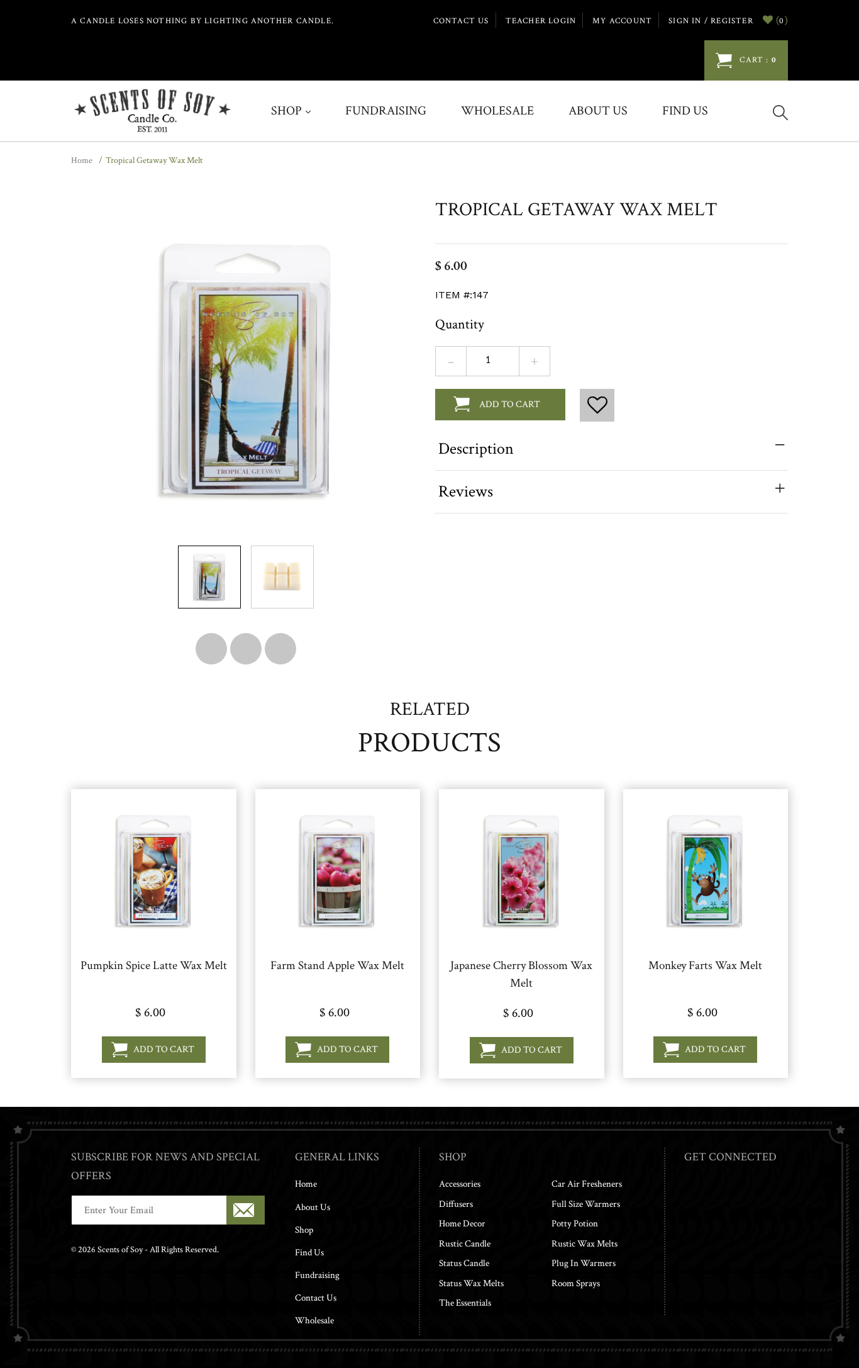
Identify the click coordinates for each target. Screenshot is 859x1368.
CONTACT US (461, 21)
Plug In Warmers (583, 1263)
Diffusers (456, 1204)
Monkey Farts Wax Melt (705, 965)
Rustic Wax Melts (584, 1244)
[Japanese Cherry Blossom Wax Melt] (522, 870)
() (780, 20)
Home (81, 160)
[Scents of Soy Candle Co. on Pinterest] (714, 1200)
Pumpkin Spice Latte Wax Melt (153, 965)
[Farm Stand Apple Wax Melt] (337, 870)
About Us (598, 111)
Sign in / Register (710, 21)
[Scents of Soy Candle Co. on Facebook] (689, 1200)
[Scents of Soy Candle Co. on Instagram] (701, 1200)
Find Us (685, 111)
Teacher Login (541, 21)
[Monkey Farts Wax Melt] (705, 870)
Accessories (459, 1184)
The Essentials (465, 1303)
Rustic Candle (464, 1244)
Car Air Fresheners (586, 1184)
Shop (287, 111)
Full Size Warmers (585, 1204)
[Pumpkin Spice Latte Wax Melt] (154, 870)
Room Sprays (575, 1283)
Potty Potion (574, 1224)
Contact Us (315, 1298)
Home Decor (462, 1224)
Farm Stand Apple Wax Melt (337, 965)
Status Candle (464, 1263)
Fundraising (385, 111)
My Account (622, 21)
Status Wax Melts (471, 1283)
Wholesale (497, 111)
